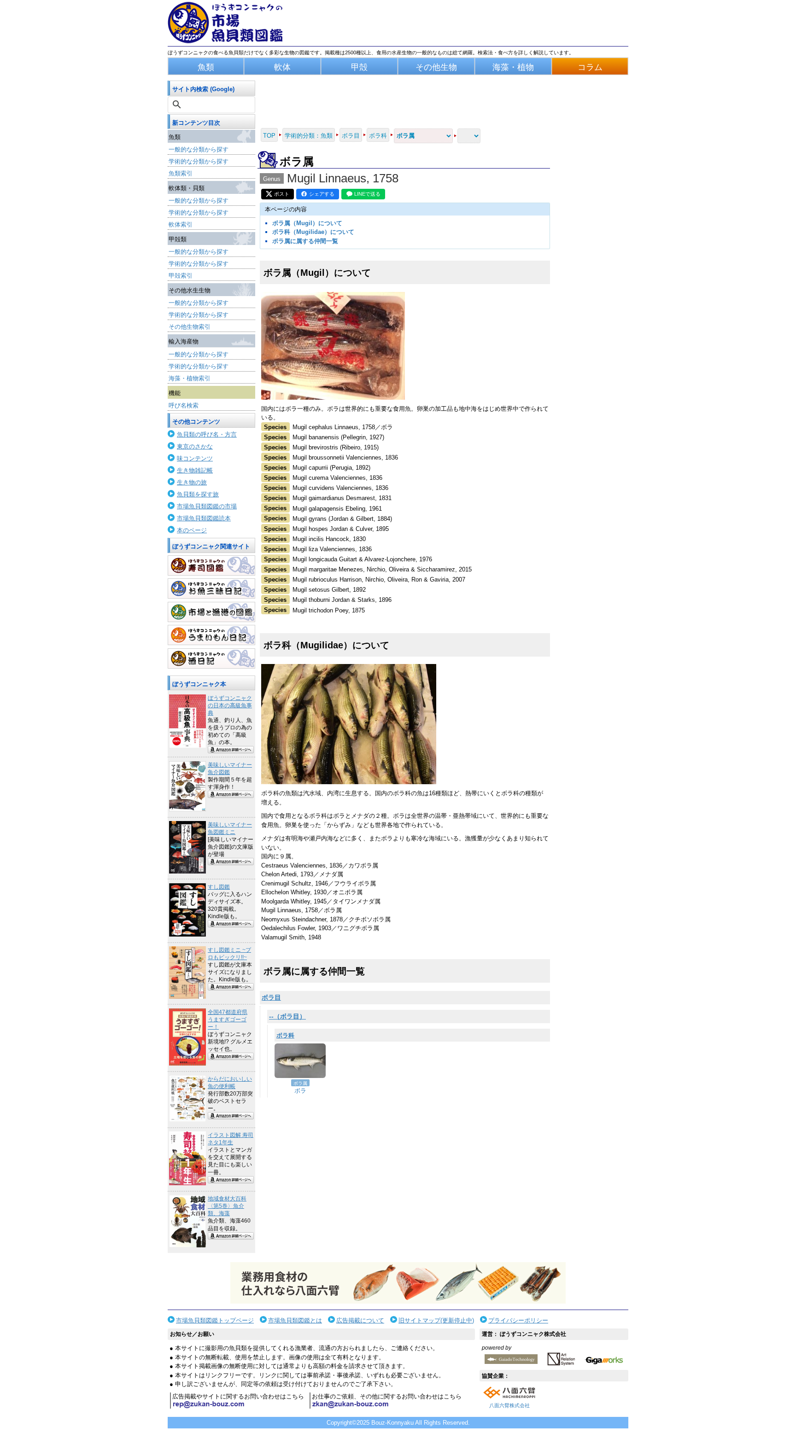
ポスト (281, 194)
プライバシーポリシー (518, 1320)
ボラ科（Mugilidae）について (313, 231)
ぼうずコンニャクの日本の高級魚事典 (230, 705)
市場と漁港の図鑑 (211, 612)
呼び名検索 (184, 405)
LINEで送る (367, 194)
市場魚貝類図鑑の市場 (207, 506)
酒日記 (211, 658)
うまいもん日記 (211, 635)
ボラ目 (271, 997)
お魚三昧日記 (211, 588)
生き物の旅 (192, 482)
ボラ (300, 1090)
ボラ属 (300, 1083)
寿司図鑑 (211, 565)
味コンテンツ (195, 458)
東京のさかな (195, 446)
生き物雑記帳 (195, 470)
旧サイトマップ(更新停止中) (436, 1320)
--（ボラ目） (287, 1016)
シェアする (321, 194)
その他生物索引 (190, 326)
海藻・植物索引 (190, 378)
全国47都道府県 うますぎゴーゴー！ (227, 1019)
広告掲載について (360, 1320)
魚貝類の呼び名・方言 (207, 434)
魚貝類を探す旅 (198, 494)
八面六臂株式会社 (509, 1405)
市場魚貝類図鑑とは (295, 1320)
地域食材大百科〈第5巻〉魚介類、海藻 (227, 1206)
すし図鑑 (219, 887)
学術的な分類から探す (198, 161)
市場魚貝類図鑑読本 (204, 518)
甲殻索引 (181, 275)
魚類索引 (181, 173)
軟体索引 (181, 224)
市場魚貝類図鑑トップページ (215, 1320)
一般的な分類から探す (198, 149)
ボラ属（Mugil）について (307, 223)
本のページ (192, 530)
